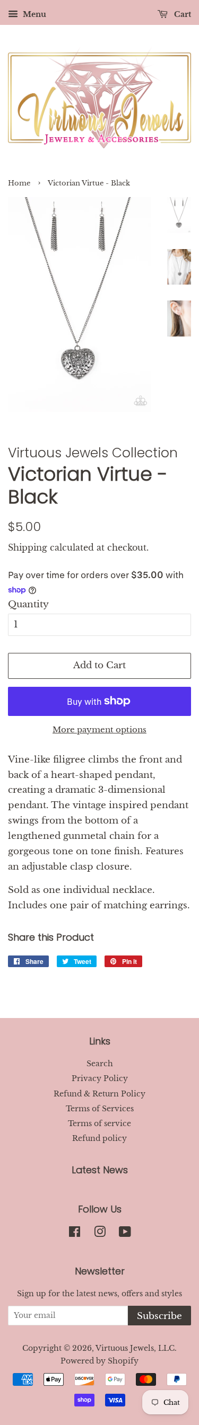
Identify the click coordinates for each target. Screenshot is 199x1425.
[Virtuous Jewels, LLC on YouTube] (125, 1233)
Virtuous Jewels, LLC (135, 1348)
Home (19, 183)
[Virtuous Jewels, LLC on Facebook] (74, 1233)
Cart (181, 14)
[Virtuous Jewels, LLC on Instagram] (100, 1233)
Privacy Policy (100, 1078)
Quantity (28, 604)
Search (99, 1063)
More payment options (99, 729)
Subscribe (159, 1316)
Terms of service (99, 1123)
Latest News (100, 1169)
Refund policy (99, 1138)
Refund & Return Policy (99, 1094)
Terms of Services (100, 1108)
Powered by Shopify (99, 1361)
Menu (33, 14)
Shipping (27, 547)
